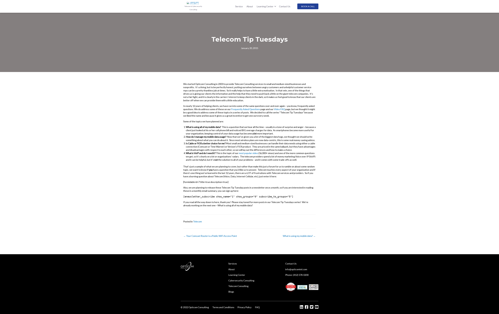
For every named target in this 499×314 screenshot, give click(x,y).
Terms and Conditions (223, 307)
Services (232, 263)
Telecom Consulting (238, 286)
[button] (275, 6)
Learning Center (236, 274)
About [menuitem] (250, 6)
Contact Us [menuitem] (284, 6)
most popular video (248, 153)
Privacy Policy (244, 307)
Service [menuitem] (239, 6)
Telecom (197, 221)
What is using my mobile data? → (299, 235)
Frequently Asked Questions (245, 109)
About (231, 269)
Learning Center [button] (265, 6)
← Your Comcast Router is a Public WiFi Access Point (210, 235)
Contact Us (291, 263)
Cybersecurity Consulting (241, 280)
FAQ (257, 307)
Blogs (231, 291)
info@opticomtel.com (296, 269)
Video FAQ (279, 109)
